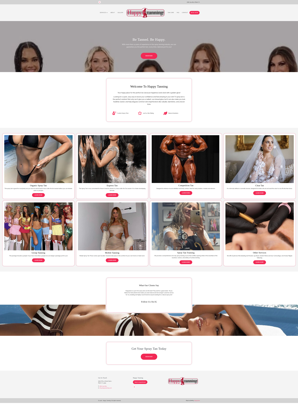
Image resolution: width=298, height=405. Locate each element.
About (113, 12)
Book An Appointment (140, 384)
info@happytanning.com (105, 390)
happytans (197, 402)
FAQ (178, 12)
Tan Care (171, 12)
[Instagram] (99, 2)
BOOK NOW (194, 12)
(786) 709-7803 (103, 388)
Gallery (120, 12)
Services (103, 12)
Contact (185, 12)
